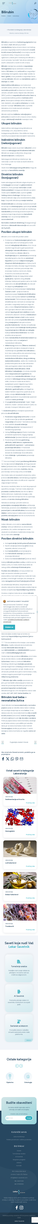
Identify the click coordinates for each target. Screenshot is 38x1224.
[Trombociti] (20, 912)
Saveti (9, 16)
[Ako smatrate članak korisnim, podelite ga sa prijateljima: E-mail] (21, 759)
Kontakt (19, 1166)
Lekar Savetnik (19, 1221)
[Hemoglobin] (20, 817)
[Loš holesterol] (20, 848)
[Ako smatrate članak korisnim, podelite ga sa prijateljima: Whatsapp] (12, 759)
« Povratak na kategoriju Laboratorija (19, 30)
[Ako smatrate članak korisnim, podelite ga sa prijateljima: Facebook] (3, 759)
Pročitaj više (30, 803)
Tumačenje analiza (19, 1154)
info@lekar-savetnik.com (19, 1178)
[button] (17, 1066)
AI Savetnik (19, 1157)
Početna (3, 16)
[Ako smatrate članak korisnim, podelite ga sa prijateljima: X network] (7, 759)
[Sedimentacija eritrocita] (20, 785)
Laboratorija (16, 16)
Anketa (19, 1163)
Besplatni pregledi (19, 1160)
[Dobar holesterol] (20, 880)
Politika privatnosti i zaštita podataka (19, 1140)
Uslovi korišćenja (19, 1137)
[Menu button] (3, 3)
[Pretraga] (35, 3)
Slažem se (9, 627)
